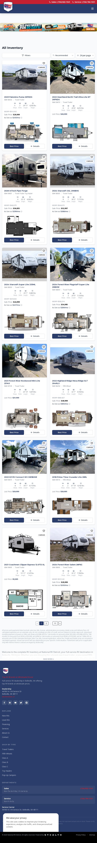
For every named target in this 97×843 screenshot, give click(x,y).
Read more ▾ (48, 659)
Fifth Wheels (7, 753)
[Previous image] (4, 77)
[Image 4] (27, 92)
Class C (5, 766)
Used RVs (6, 720)
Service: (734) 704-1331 (85, 2)
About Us (6, 733)
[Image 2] (21, 92)
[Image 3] (24, 92)
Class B (5, 762)
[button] (21, 118)
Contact (5, 737)
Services (5, 728)
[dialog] (31, 826)
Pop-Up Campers (9, 775)
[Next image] (44, 77)
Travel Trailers (8, 749)
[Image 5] (30, 92)
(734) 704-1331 (86, 798)
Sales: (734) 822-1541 (61, 2)
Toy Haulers (7, 771)
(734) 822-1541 (86, 788)
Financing (6, 724)
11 (55, 623)
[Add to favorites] (44, 63)
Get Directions (7, 697)
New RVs (5, 715)
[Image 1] (18, 92)
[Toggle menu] (92, 8)
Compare (41, 67)
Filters (27, 55)
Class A (5, 758)
